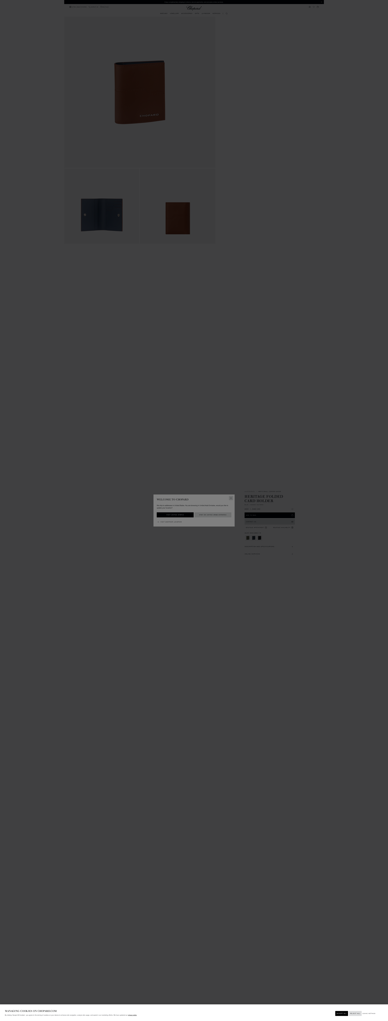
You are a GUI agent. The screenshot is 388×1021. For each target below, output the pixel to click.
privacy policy (132, 1015)
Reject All (355, 1013)
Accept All (342, 1013)
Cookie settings (368, 1013)
